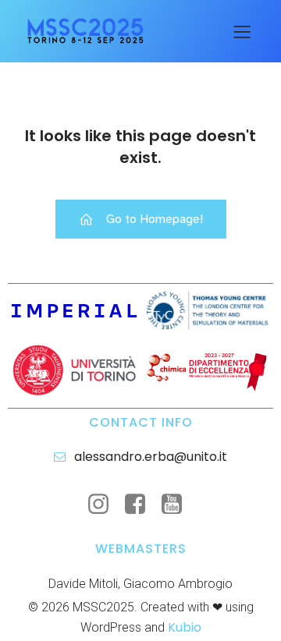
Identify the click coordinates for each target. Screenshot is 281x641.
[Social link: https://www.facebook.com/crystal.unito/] (141, 504)
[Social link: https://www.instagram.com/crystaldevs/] (104, 504)
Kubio (184, 627)
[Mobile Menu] (242, 31)
